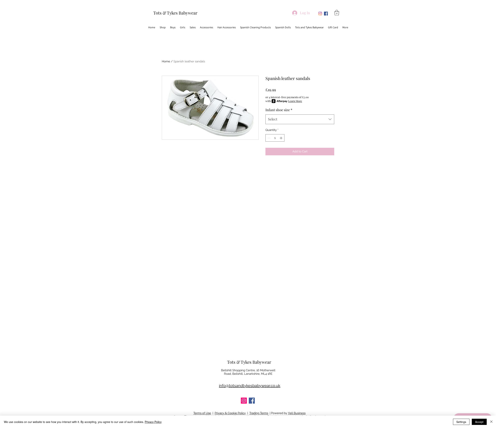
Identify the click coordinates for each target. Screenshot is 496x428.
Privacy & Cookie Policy (230, 413)
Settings (461, 422)
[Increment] (281, 138)
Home (166, 61)
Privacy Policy (153, 422)
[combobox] (299, 119)
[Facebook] (326, 13)
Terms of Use (202, 413)
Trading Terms (258, 413)
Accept (479, 422)
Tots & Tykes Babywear (175, 13)
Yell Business (297, 413)
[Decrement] (268, 138)
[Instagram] (320, 13)
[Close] (491, 422)
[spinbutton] (275, 138)
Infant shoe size (278, 109)
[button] (336, 12)
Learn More (295, 101)
